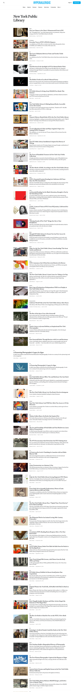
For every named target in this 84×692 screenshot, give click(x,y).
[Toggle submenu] (60, 7)
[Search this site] (4, 3)
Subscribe (76, 2)
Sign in (70, 2)
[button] (59, 7)
